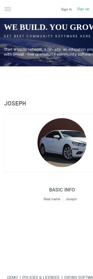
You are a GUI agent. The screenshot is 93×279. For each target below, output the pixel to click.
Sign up (83, 8)
